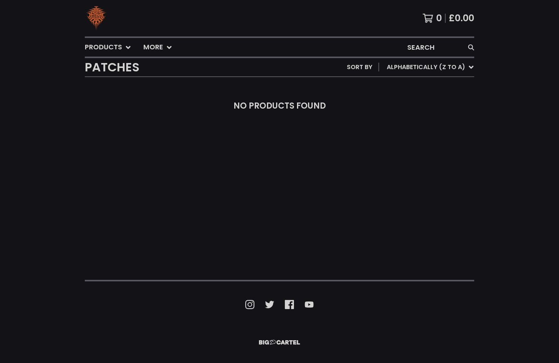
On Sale (400, 99)
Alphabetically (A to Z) (427, 123)
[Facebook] (289, 304)
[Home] (96, 18)
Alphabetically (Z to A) (427, 135)
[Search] (471, 47)
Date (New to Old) (418, 147)
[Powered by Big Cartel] (279, 342)
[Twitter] (270, 304)
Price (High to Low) (421, 184)
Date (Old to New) (418, 159)
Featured (403, 86)
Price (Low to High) (421, 171)
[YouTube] (309, 304)
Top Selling (407, 111)
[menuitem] (108, 47)
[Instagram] (250, 304)
